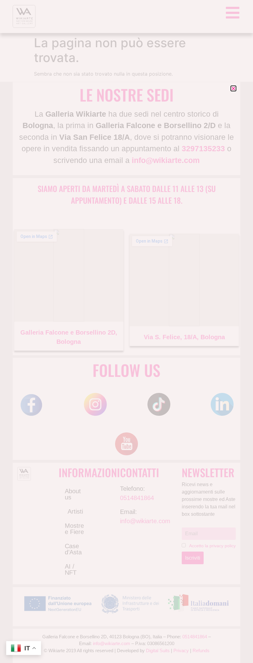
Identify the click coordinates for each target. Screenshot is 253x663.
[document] (126, 331)
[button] (233, 88)
